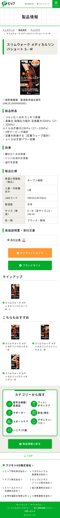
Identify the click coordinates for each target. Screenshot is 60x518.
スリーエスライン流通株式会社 (14, 489)
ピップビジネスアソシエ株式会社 (41, 481)
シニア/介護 (20, 430)
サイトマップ (44, 4)
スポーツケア (20, 421)
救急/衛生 (43, 412)
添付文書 (15, 240)
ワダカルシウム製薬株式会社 (40, 473)
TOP (30, 456)
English (31, 4)
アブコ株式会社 (12, 479)
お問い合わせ (29, 511)
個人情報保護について (43, 508)
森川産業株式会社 (41, 487)
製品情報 (22, 30)
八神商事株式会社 (41, 495)
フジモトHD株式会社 (18, 465)
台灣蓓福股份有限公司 (16, 495)
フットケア (35, 30)
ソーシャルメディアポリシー (19, 508)
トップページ (9, 30)
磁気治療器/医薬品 (20, 404)
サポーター (19, 412)
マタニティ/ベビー (45, 421)
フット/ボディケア (44, 404)
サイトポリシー (36, 504)
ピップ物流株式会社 (15, 471)
